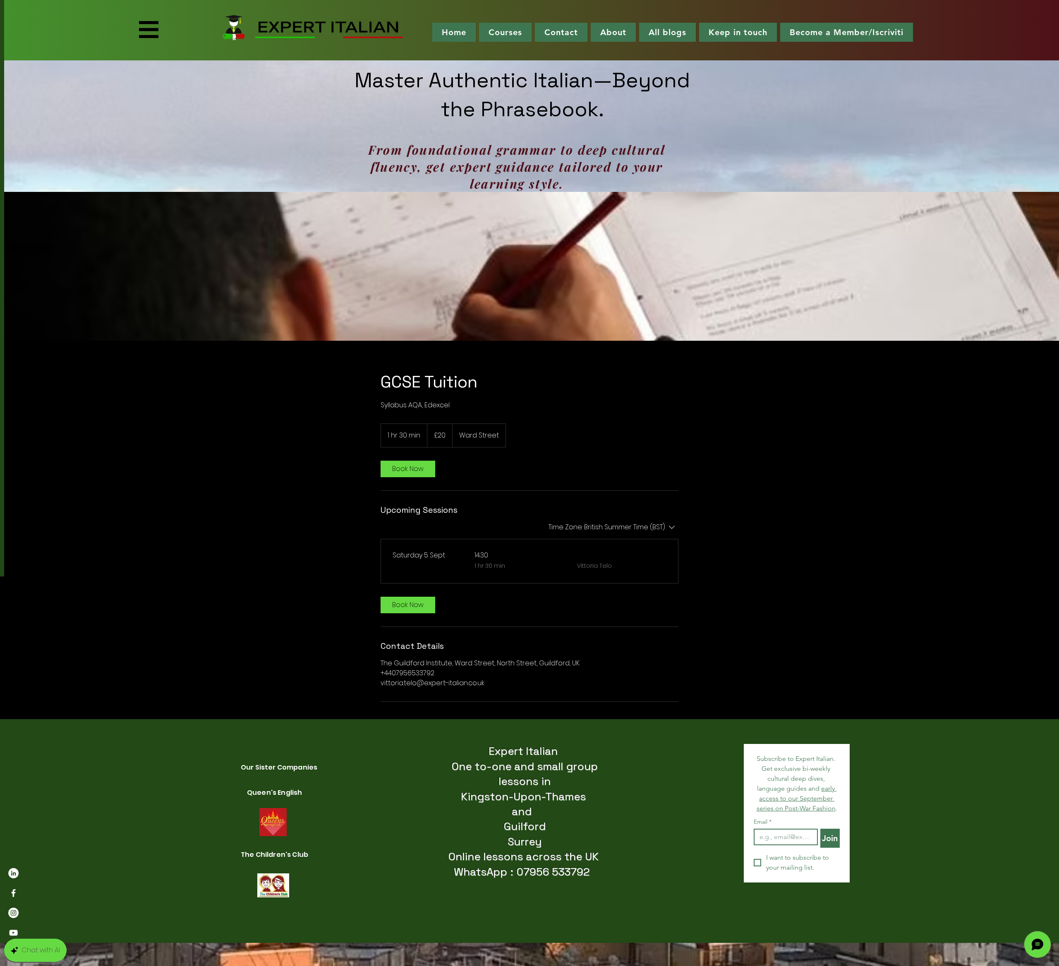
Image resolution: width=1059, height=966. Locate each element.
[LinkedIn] (13, 873)
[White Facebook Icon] (13, 893)
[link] (408, 469)
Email (762, 821)
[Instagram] (13, 913)
